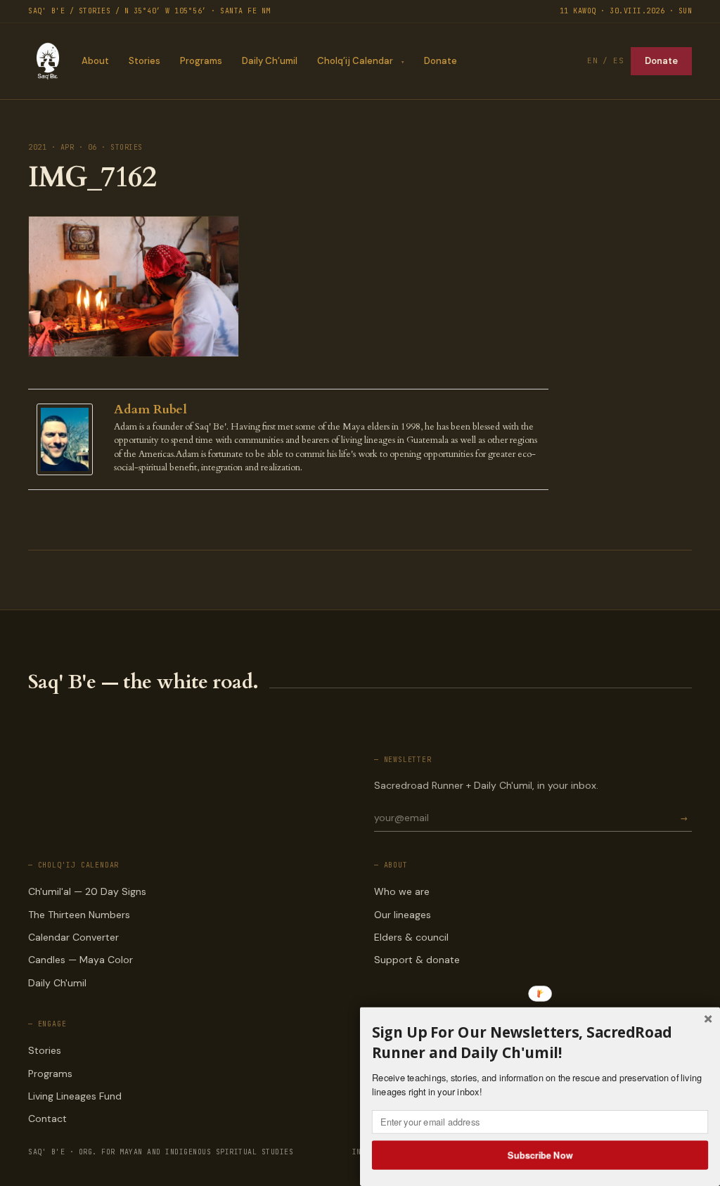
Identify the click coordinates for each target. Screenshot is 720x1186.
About (95, 61)
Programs (201, 61)
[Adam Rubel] (68, 440)
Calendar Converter (73, 937)
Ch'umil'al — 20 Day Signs (87, 891)
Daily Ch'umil (57, 982)
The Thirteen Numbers (79, 914)
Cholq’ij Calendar (355, 61)
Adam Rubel (150, 409)
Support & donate (417, 959)
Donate (440, 61)
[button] (540, 1042)
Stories (144, 61)
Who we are (402, 891)
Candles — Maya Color (80, 959)
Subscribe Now (540, 1154)
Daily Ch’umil (269, 61)
